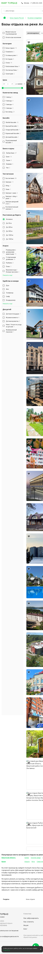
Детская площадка (13, 314)
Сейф (8, 296)
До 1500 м (9, 239)
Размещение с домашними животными (11, 252)
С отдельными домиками (11, 258)
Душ (7, 285)
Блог (25, 929)
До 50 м (9, 223)
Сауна (9, 160)
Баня (9, 156)
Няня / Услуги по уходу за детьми (14, 325)
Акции (26, 925)
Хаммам (9, 164)
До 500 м (9, 231)
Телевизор (9, 293)
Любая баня (11, 153)
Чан (8, 167)
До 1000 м (9, 235)
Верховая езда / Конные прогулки (12, 271)
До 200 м (9, 227)
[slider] (3, 88)
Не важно (9, 219)
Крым (4, 861)
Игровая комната (12, 317)
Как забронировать (31, 918)
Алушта (27, 861)
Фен (7, 289)
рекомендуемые (33, 33)
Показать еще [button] (7, 275)
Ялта (33, 861)
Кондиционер (10, 300)
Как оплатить (29, 922)
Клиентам (27, 914)
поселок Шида (36, 857)
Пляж (8, 266)
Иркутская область (9, 857)
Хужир (26, 857)
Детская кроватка (13, 321)
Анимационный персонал (11, 331)
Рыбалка (10, 263)
